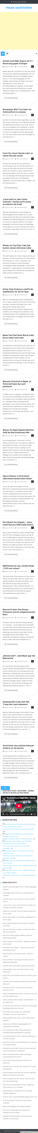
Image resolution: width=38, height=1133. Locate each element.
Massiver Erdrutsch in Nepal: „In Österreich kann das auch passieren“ (17, 384)
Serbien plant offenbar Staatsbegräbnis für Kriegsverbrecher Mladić (17, 1025)
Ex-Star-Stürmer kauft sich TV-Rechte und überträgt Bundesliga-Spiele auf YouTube (20, 1007)
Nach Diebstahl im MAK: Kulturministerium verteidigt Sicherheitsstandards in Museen (17, 1031)
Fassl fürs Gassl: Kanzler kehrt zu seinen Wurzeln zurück (19, 900)
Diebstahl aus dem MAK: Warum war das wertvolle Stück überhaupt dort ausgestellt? (19, 1049)
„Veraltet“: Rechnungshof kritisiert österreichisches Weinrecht (19, 983)
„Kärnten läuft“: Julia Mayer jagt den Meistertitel (18, 966)
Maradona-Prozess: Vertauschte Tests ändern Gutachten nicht (18, 989)
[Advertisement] (19, 31)
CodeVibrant (30, 1131)
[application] (19, 806)
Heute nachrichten (19, 7)
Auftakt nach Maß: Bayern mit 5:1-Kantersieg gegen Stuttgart (20, 888)
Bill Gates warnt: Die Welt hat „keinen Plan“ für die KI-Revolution (19, 1068)
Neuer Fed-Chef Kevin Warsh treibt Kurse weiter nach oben (18, 924)
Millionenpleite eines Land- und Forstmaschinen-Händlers (19, 1019)
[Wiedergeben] (3, 814)
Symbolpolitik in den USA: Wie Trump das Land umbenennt (18, 970)
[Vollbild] (35, 814)
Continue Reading (12, 98)
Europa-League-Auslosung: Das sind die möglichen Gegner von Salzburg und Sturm (19, 1074)
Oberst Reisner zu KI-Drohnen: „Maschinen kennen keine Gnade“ (19, 943)
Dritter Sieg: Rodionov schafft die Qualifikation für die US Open (19, 918)
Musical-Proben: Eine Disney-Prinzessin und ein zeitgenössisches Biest (19, 612)
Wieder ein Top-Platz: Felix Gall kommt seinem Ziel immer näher (19, 912)
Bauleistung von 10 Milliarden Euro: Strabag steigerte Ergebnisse (17, 1092)
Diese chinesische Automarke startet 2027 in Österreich (17, 1061)
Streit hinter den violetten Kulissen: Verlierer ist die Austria (20, 976)
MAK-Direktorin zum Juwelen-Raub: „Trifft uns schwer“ (18, 955)
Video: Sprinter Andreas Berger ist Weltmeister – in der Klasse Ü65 (19, 1001)
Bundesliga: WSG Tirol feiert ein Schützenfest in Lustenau (18, 894)
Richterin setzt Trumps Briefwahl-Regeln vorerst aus (20, 1097)
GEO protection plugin (32, 1132)
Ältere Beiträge (6, 788)
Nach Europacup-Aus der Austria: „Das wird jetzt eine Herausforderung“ (19, 1080)
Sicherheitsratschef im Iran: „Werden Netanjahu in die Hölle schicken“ (19, 1037)
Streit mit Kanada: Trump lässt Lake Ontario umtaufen (17, 1101)
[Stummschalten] (32, 814)
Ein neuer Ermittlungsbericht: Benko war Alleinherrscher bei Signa (16, 1111)
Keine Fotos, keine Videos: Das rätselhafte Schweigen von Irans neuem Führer (16, 1013)
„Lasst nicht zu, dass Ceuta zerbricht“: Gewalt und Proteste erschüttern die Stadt (17, 201)
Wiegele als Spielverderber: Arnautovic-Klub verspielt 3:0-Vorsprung (17, 1117)
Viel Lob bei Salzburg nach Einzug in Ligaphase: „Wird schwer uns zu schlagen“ (18, 1086)
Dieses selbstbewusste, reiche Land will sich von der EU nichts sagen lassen (20, 995)
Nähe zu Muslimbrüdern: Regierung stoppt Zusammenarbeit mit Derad (17, 1055)
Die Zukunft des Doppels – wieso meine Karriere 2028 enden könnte (18, 949)
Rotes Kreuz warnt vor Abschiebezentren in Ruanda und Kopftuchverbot (20, 1043)
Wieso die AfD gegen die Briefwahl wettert (16, 1106)
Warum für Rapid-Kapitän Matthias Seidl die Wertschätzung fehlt (17, 936)
